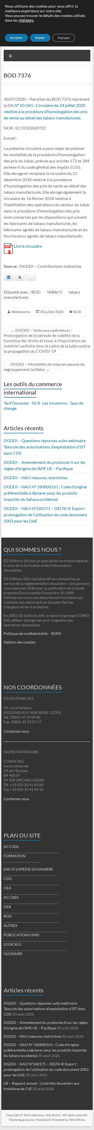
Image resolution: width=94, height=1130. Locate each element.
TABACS (54, 291)
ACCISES (11, 897)
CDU (8, 878)
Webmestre (20, 311)
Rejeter (40, 38)
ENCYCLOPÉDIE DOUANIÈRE (28, 869)
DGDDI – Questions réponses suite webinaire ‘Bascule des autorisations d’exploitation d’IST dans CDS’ (45, 446)
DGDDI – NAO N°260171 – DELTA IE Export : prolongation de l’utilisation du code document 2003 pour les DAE (45, 514)
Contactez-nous (16, 731)
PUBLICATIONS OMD (21, 935)
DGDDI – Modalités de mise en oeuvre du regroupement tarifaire (44, 367)
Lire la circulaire (28, 246)
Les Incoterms (54, 402)
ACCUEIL (11, 846)
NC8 (36, 402)
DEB (7, 906)
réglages (26, 20)
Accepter (16, 38)
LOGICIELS (12, 944)
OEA (7, 888)
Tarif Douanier (16, 402)
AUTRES (10, 925)
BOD (35, 291)
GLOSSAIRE (13, 953)
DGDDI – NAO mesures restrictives (36, 477)
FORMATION (15, 856)
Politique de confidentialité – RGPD (32, 633)
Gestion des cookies (20, 642)
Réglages (64, 38)
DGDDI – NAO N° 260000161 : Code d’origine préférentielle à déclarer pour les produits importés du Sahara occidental (45, 493)
